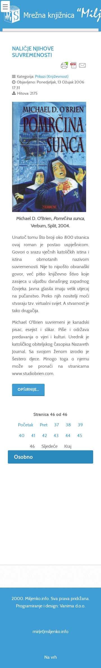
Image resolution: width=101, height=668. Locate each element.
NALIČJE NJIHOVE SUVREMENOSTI (33, 51)
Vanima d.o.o (72, 606)
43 (56, 435)
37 (56, 424)
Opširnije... (28, 389)
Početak (25, 424)
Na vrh (50, 657)
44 (67, 435)
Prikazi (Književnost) (51, 76)
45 (79, 435)
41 (33, 435)
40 (21, 435)
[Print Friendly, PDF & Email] (73, 65)
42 (44, 435)
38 (68, 424)
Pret (43, 424)
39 (80, 424)
